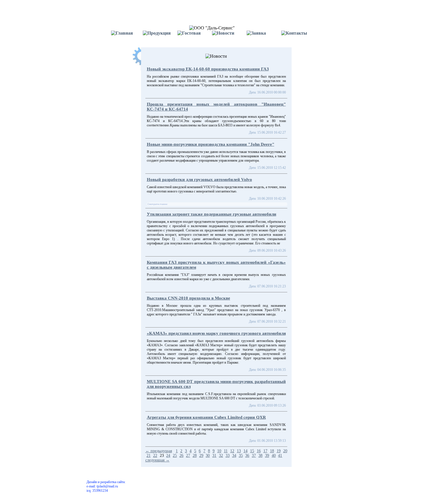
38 (260, 455)
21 (149, 455)
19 (279, 451)
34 (234, 455)
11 (226, 451)
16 (259, 451)
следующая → (157, 460)
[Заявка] (264, 36)
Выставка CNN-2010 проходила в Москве (188, 298)
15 (252, 451)
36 (247, 455)
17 (265, 451)
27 (188, 455)
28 (195, 455)
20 (285, 451)
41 (280, 455)
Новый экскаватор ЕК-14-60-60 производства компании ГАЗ (208, 69)
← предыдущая (158, 451)
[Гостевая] (194, 36)
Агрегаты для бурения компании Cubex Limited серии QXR (206, 417)
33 (228, 455)
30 (208, 455)
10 (219, 451)
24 (168, 455)
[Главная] (125, 36)
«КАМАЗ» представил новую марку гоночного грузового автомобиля (216, 333)
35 (241, 455)
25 (175, 455)
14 (245, 451)
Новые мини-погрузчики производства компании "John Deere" (210, 144)
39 (267, 455)
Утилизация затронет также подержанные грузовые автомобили (211, 214)
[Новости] (229, 36)
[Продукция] (160, 36)
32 (221, 455)
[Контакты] (298, 36)
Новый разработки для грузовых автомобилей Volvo (199, 179)
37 (254, 455)
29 (201, 455)
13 (239, 451)
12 (232, 451)
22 (155, 455)
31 (214, 455)
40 (274, 455)
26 (181, 455)
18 (272, 451)
